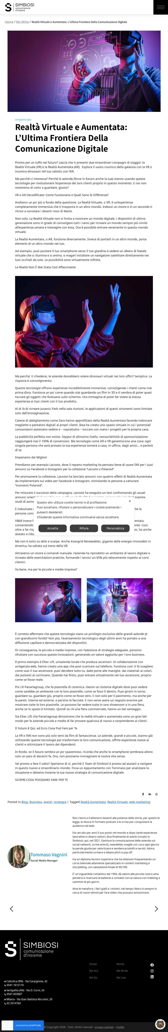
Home (9, 22)
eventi (48, 802)
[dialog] (84, 516)
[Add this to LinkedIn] (149, 794)
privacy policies (104, 1027)
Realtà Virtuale (117, 802)
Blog (24, 802)
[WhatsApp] (156, 794)
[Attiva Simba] (160, 1024)
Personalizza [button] (115, 528)
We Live (121, 977)
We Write (22, 22)
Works (120, 964)
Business (36, 802)
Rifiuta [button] (84, 528)
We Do (93, 977)
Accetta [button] (52, 528)
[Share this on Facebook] (143, 794)
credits (120, 1027)
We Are (93, 971)
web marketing (139, 802)
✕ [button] (130, 501)
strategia (60, 802)
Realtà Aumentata (93, 802)
